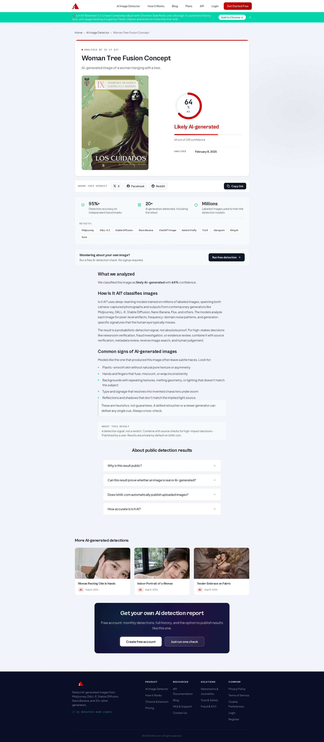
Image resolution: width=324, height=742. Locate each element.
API (202, 6)
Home (79, 32)
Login (215, 6)
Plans (188, 6)
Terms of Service (238, 695)
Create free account (141, 642)
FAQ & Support (182, 706)
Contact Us (180, 712)
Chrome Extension (156, 701)
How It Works (156, 6)
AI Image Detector (128, 6)
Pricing (149, 707)
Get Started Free (238, 6)
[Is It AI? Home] (75, 6)
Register (233, 719)
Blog (175, 6)
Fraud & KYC (209, 706)
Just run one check (184, 642)
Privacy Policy (237, 688)
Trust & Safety (209, 700)
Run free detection (224, 257)
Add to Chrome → (232, 17)
